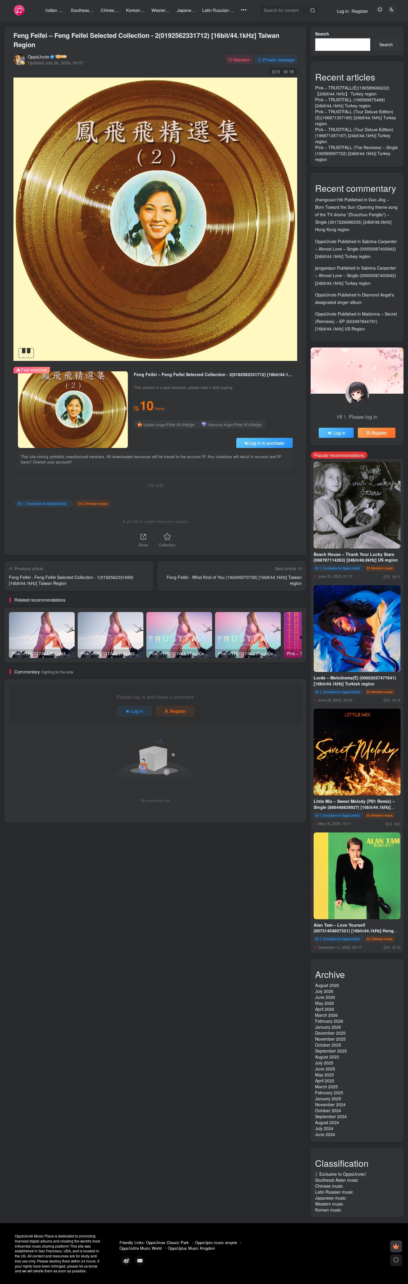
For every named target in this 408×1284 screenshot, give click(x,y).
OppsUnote (38, 57)
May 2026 (324, 1003)
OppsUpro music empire (216, 1242)
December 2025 (330, 1033)
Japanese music (330, 1198)
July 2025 (324, 1063)
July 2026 (324, 991)
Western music (382, 567)
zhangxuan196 (329, 200)
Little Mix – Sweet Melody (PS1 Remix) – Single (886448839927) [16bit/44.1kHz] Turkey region (354, 807)
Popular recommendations (339, 455)
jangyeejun (325, 268)
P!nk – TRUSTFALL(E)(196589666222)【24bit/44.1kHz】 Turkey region (352, 91)
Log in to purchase (266, 443)
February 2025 (329, 1093)
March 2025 (326, 1087)
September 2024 (331, 1116)
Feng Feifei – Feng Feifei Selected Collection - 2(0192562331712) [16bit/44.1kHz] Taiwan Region (146, 39)
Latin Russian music (334, 1192)
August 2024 (327, 1122)
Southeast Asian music (336, 1180)
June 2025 (325, 1069)
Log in (343, 11)
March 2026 (326, 1015)
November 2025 (330, 1039)
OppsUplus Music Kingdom (191, 1248)
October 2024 (328, 1110)
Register (360, 11)
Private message (279, 60)
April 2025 (324, 1081)
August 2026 (327, 985)
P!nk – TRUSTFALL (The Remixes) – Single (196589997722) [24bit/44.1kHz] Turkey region (356, 153)
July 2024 (324, 1128)
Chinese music (95, 503)
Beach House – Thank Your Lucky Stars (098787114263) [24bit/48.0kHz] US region (356, 557)
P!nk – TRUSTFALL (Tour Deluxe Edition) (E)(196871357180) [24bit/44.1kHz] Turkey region (355, 117)
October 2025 (328, 1045)
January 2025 (328, 1098)
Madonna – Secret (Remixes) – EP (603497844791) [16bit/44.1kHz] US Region (356, 321)
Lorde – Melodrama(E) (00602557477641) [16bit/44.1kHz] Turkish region (355, 681)
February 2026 (329, 1021)
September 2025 (331, 1051)
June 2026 (325, 997)
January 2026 (328, 1027)
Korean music (328, 1210)
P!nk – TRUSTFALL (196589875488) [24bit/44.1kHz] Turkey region (350, 103)
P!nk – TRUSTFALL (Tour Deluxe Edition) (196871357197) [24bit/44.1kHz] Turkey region (354, 135)
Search (322, 34)
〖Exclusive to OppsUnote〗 (46, 503)
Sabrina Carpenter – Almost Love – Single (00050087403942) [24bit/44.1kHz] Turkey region (356, 248)
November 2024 (330, 1104)
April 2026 (324, 1009)
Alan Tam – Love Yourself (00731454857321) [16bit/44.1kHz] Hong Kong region (354, 931)
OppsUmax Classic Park (167, 1242)
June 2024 (325, 1134)
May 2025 (324, 1075)
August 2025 (327, 1057)
